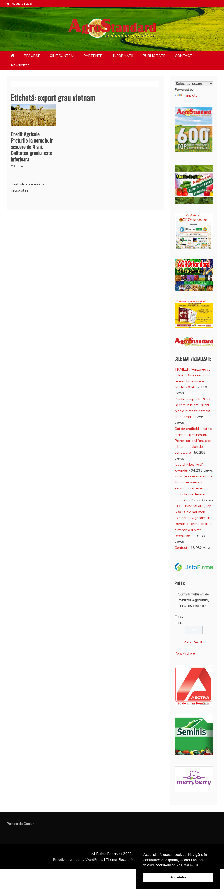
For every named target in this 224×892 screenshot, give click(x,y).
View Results (194, 642)
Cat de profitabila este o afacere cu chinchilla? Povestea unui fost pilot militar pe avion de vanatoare (193, 440)
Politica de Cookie (20, 823)
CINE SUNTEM (62, 55)
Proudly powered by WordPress (78, 859)
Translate (190, 95)
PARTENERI (93, 55)
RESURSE (32, 55)
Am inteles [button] (178, 877)
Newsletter (20, 65)
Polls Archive (185, 653)
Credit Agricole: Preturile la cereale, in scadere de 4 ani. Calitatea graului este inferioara (32, 146)
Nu (180, 623)
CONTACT (183, 55)
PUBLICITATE (154, 55)
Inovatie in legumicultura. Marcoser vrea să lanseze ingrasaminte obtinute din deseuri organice (193, 488)
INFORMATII (123, 55)
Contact (181, 547)
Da (180, 617)
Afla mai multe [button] (187, 865)
